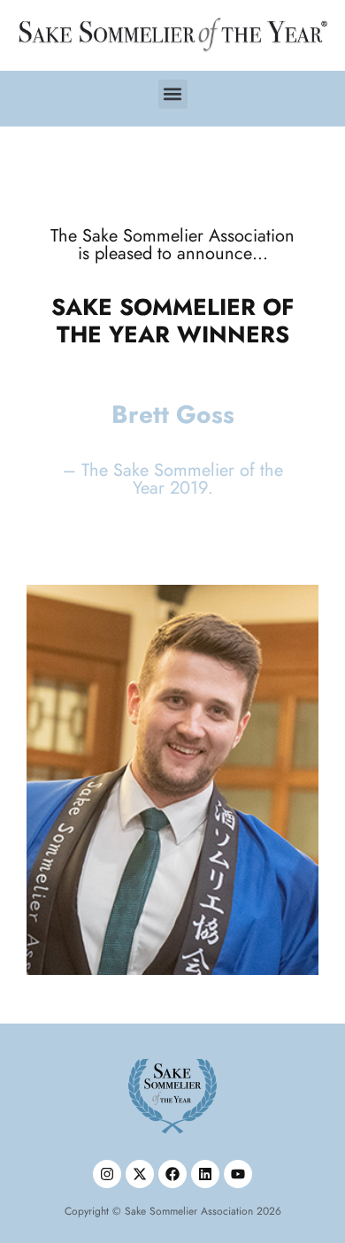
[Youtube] (238, 1174)
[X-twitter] (140, 1174)
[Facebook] (172, 1174)
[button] (173, 94)
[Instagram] (107, 1174)
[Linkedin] (205, 1174)
